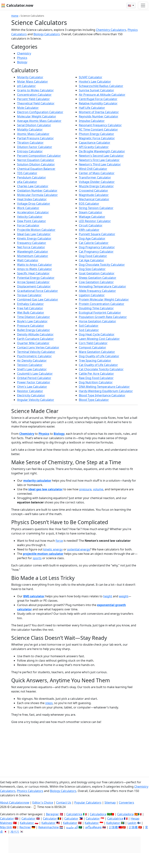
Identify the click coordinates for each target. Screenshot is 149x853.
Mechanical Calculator (94, 199)
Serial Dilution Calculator (34, 125)
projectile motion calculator (43, 554)
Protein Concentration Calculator (101, 304)
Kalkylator (113, 823)
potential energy (78, 549)
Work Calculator (28, 208)
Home (14, 15)
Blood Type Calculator (94, 400)
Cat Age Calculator (91, 260)
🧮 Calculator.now (17, 5)
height (107, 596)
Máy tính (6, 827)
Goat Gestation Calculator (96, 273)
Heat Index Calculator (32, 199)
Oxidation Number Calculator (37, 191)
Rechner (25, 827)
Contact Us (63, 803)
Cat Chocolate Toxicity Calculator (101, 369)
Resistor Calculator (30, 391)
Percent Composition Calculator (39, 156)
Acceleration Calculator (33, 212)
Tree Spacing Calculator (95, 360)
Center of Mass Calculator (96, 173)
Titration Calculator (30, 143)
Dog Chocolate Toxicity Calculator (102, 265)
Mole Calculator (28, 108)
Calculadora (98, 814)
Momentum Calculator (32, 256)
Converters (126, 803)
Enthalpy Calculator (30, 304)
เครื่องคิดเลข (93, 827)
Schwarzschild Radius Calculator (101, 86)
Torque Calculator (29, 295)
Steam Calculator (90, 212)
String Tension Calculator (96, 208)
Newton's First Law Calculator (99, 160)
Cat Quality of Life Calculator (98, 365)
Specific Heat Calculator (33, 273)
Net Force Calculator (31, 247)
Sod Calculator (89, 330)
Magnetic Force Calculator (97, 138)
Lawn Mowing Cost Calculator (99, 339)
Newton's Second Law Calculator (101, 156)
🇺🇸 (130, 5)
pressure (85, 489)
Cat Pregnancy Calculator (96, 252)
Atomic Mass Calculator (33, 134)
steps (49, 703)
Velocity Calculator (30, 217)
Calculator (7, 818)
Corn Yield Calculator (93, 343)
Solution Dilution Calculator (36, 164)
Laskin (132, 823)
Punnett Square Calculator (97, 234)
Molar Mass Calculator (32, 82)
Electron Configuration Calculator (40, 112)
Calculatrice (115, 818)
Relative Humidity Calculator (98, 103)
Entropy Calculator (30, 151)
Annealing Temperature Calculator (102, 286)
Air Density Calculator (32, 360)
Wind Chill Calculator (93, 169)
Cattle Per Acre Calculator (96, 374)
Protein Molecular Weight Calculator (104, 299)
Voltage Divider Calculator (97, 182)
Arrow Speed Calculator (33, 282)
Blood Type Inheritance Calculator (102, 395)
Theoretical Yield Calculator (36, 103)
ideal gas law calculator (45, 489)
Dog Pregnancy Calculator (97, 247)
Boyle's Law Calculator (32, 321)
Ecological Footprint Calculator (100, 313)
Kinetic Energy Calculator (34, 238)
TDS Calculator (27, 173)
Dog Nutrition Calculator (96, 382)
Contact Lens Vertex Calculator (38, 347)
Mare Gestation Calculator (97, 352)
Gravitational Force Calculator (37, 291)
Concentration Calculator (34, 95)
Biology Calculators (46, 34)
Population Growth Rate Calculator (103, 317)
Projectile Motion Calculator (36, 230)
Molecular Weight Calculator (36, 116)
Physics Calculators (30, 791)
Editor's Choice (42, 803)
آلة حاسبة (72, 827)
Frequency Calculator (31, 243)
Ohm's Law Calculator (32, 387)
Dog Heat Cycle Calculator (96, 334)
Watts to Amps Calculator (34, 265)
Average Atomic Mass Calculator (39, 121)
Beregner (52, 814)
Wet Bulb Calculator (30, 313)
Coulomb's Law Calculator (35, 374)
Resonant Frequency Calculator (100, 125)
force (59, 541)
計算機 (113, 827)
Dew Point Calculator (31, 221)
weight (123, 596)
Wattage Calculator (92, 217)
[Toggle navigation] (143, 5)
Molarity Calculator (30, 77)
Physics (22, 58)
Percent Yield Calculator (33, 99)
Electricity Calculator (31, 395)
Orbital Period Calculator (34, 378)
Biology (22, 62)
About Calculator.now (14, 803)
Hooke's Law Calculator (95, 82)
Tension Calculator (30, 365)
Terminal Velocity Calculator (36, 352)
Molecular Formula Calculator (37, 195)
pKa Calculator (27, 182)
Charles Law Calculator (32, 186)
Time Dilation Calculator (33, 317)
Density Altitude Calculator (35, 334)
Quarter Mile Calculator (33, 343)
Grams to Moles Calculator (35, 90)
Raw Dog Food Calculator (96, 378)
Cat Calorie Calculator (93, 243)
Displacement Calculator (34, 286)
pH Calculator (26, 86)
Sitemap (110, 803)
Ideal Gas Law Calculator (34, 234)
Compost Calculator (92, 347)
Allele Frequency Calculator (97, 291)
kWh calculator (89, 230)
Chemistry (24, 53)
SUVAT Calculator (90, 77)
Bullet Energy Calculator (33, 330)
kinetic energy (53, 549)
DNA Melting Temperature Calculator (104, 387)
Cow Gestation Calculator (96, 282)
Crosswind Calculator (93, 191)
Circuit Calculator (90, 225)
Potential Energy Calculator (36, 278)
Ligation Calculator (92, 295)
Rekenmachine (48, 827)
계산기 (14, 832)
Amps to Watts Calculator (34, 269)
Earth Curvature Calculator (35, 339)
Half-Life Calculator (92, 108)
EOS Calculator (89, 204)
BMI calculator (34, 596)
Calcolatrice (74, 814)
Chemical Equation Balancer (36, 169)
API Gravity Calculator (94, 147)
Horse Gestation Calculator (97, 321)
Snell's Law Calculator (32, 369)
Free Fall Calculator (30, 308)
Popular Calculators (87, 803)
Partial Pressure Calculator (35, 138)
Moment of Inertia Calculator (99, 112)
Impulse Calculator (92, 121)
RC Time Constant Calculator (98, 129)
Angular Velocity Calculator (35, 400)
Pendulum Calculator (31, 177)
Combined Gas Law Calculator (37, 299)
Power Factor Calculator (33, 382)
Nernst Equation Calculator (35, 160)
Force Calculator (28, 225)
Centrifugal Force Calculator (98, 99)
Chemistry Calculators (111, 30)
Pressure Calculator (30, 326)
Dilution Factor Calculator (34, 147)
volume (98, 489)
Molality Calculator (30, 129)
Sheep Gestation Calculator (97, 278)
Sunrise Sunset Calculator (96, 90)
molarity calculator (37, 481)
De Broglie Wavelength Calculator (102, 151)
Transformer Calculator (95, 177)
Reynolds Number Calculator (98, 116)
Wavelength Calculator (32, 252)
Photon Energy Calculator (96, 134)
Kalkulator (27, 823)
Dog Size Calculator (92, 269)
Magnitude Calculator (94, 195)
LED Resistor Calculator (95, 221)
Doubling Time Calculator (96, 308)
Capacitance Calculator (94, 143)
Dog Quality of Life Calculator (99, 356)
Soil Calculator (88, 326)
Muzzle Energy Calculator (96, 186)
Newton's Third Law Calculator (100, 164)
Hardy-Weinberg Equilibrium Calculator (106, 391)
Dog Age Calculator (92, 238)
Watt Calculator (27, 260)
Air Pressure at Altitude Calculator (102, 95)
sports (37, 558)
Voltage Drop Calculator (33, 204)
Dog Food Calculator (93, 256)
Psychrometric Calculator (34, 356)
